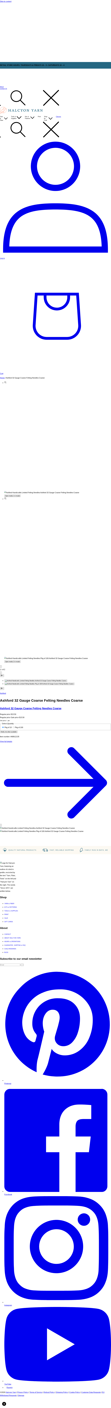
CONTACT (7, 934)
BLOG (6, 952)
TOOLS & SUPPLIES (11, 911)
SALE (6, 918)
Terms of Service (36, 1392)
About (2, 87)
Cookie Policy (74, 1392)
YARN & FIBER (9, 903)
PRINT (6, 914)
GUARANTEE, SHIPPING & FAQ (14, 945)
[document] (55, 830)
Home (2, 378)
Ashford (3, 693)
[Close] (1, 825)
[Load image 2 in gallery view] (39, 684)
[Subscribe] (22, 965)
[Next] (1, 673)
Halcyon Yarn (11, 1392)
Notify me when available (9, 732)
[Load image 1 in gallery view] (35, 681)
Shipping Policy (62, 1392)
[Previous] (1, 666)
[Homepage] (21, 113)
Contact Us (3, 88)
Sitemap (21, 1395)
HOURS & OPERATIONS (12, 941)
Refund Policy (49, 1392)
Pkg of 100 (19, 727)
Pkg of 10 (8, 727)
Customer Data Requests (91, 1392)
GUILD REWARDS (10, 949)
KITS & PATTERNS (10, 907)
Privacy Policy (22, 1392)
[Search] (55, 98)
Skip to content (5, 1)
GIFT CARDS (8, 922)
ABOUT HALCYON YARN (12, 938)
